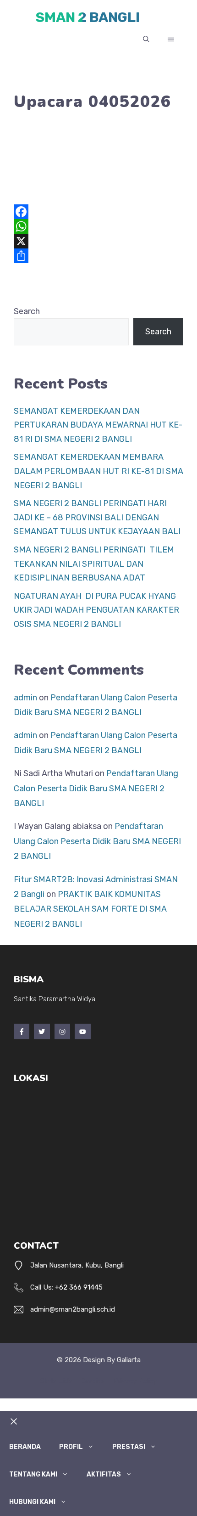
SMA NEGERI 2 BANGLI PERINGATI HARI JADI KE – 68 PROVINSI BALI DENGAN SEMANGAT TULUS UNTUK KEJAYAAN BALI (97, 517)
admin (25, 698)
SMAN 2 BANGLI (88, 17)
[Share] (98, 255)
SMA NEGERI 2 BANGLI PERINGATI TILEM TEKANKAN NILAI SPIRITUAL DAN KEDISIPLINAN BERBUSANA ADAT (94, 564)
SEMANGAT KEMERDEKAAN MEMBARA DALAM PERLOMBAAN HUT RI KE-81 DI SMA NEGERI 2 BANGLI (98, 471)
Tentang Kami (33, 1474)
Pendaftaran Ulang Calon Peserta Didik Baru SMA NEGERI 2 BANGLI (96, 788)
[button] (146, 39)
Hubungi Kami (32, 1502)
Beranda (25, 1447)
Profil (71, 1447)
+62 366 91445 (79, 1287)
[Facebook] (98, 211)
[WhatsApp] (98, 226)
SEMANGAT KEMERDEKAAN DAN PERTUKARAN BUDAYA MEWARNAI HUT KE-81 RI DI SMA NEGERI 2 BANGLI (98, 425)
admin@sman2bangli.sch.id (72, 1309)
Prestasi (128, 1447)
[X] (98, 241)
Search (27, 311)
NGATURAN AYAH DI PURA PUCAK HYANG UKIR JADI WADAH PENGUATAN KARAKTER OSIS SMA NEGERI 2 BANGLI (96, 610)
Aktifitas (104, 1474)
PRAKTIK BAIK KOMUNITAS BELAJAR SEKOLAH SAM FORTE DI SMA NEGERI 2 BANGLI (90, 909)
